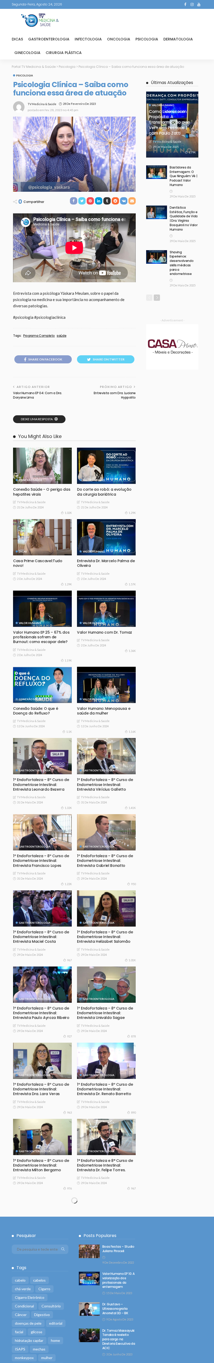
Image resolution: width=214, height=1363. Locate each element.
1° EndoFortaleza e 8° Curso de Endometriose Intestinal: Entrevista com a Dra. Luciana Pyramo (105, 1243)
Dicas (17, 39)
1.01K (132, 960)
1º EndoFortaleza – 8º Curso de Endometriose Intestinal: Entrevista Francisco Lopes (41, 860)
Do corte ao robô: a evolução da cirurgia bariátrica (104, 492)
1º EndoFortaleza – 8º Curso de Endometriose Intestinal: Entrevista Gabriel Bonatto (105, 860)
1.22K (68, 884)
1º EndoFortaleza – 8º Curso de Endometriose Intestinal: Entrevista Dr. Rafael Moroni (41, 1322)
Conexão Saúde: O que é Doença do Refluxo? (35, 711)
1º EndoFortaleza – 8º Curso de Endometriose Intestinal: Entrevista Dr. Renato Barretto (105, 1089)
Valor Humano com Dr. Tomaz (104, 632)
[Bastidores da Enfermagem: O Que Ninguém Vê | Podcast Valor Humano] (156, 172)
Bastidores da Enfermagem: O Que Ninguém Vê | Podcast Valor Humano (183, 176)
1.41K (132, 807)
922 (133, 1350)
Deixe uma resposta (37, 419)
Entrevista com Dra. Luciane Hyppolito (115, 395)
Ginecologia (27, 52)
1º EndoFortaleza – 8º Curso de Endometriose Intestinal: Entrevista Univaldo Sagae (105, 1013)
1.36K (132, 650)
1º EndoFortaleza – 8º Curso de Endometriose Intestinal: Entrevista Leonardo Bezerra (41, 784)
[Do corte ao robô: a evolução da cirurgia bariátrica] (106, 466)
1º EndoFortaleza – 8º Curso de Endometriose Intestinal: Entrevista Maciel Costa (41, 936)
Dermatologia (178, 39)
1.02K (68, 512)
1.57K (132, 584)
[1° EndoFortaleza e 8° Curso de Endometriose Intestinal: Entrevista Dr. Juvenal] (42, 1213)
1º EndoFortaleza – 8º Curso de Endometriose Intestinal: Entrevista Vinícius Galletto (105, 784)
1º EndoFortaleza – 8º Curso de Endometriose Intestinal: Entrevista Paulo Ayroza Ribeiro (41, 1013)
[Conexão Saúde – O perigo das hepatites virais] (42, 466)
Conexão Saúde (30, 480)
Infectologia (88, 39)
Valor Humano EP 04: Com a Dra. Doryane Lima (37, 395)
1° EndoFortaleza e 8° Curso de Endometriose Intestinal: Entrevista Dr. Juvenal (41, 1241)
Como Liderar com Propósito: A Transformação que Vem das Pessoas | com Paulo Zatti (169, 122)
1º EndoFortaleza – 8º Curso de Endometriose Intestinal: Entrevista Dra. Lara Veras (41, 1089)
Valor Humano (94, 480)
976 (69, 1188)
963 (69, 1112)
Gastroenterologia (48, 39)
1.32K (68, 807)
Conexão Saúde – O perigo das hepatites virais (41, 492)
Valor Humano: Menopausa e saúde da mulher (103, 711)
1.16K (132, 731)
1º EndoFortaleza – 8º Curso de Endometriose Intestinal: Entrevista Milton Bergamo (41, 1165)
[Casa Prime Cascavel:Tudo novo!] (42, 537)
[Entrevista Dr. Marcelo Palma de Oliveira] (106, 537)
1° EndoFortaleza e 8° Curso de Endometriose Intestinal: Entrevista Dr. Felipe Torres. (105, 1165)
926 (133, 1269)
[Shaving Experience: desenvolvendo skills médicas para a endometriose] (156, 257)
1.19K (68, 660)
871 (69, 1345)
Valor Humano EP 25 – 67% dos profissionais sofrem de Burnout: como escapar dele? (41, 637)
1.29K (132, 512)
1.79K (192, 152)
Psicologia (146, 39)
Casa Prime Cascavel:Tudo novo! (37, 563)
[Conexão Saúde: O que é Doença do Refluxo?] (42, 685)
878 (133, 1036)
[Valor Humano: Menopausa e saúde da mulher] (106, 685)
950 (133, 884)
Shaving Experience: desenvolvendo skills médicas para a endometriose (181, 263)
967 (69, 960)
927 (69, 1036)
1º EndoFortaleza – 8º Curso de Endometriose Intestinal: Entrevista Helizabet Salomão (105, 936)
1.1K (69, 731)
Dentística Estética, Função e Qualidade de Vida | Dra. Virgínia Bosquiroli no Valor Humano (184, 218)
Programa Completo (39, 336)
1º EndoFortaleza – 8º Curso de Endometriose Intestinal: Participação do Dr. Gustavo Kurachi (105, 1325)
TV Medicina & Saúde (42, 104)
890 (133, 1112)
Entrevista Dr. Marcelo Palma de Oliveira (106, 563)
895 (69, 1264)
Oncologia (118, 39)
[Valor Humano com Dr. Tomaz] (106, 609)
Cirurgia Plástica (64, 52)
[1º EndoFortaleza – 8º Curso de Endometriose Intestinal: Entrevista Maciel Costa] (42, 908)
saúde (61, 336)
